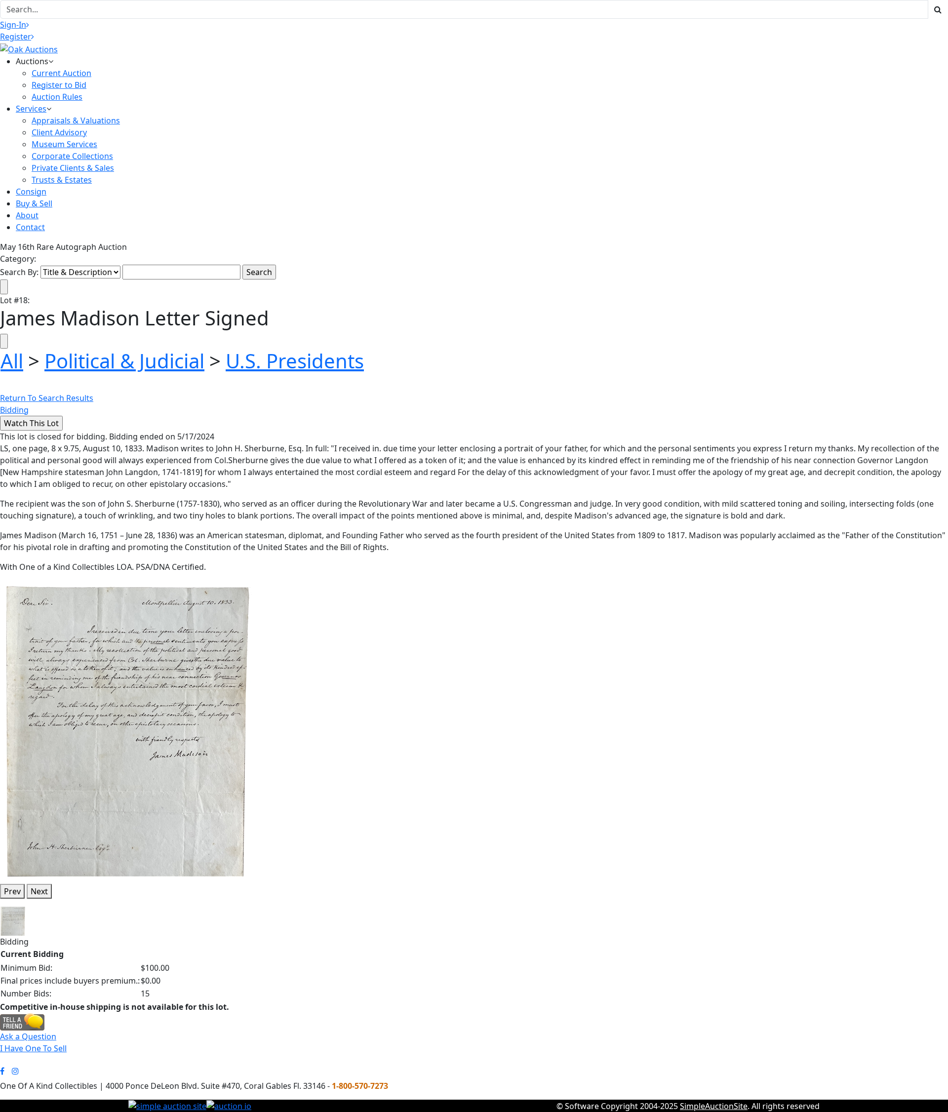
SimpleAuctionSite (714, 1106)
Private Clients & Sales (73, 167)
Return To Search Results (46, 398)
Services (31, 108)
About (27, 215)
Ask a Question (28, 1036)
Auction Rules (57, 96)
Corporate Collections (72, 156)
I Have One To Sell (33, 1048)
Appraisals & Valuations (76, 120)
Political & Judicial (124, 360)
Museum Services (64, 144)
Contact (30, 227)
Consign (31, 191)
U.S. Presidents (295, 360)
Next (39, 891)
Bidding (14, 409)
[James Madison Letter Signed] (126, 727)
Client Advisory (59, 132)
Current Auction (61, 73)
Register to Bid (59, 84)
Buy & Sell (34, 203)
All (11, 360)
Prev (12, 891)
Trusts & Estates (62, 179)
